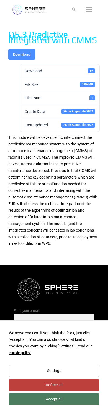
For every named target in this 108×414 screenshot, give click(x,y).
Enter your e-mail (27, 311)
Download (21, 54)
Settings (54, 370)
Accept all (54, 399)
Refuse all (54, 385)
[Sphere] (30, 10)
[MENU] (89, 9)
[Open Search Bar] (74, 9)
